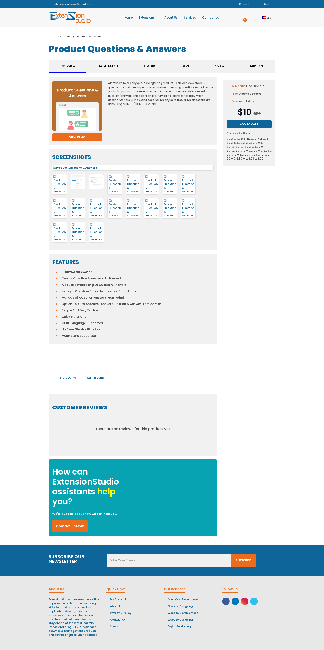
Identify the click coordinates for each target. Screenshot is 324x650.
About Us (116, 606)
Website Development (183, 613)
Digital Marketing (179, 626)
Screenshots (109, 66)
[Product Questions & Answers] (59, 184)
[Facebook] (226, 601)
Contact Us (118, 620)
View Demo (77, 137)
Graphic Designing (180, 606)
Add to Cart (249, 124)
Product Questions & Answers (80, 36)
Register (244, 4)
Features (151, 66)
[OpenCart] (254, 601)
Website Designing (180, 620)
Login (267, 4)
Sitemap (115, 626)
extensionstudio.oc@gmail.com (72, 4)
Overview (68, 66)
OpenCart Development (184, 599)
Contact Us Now (70, 526)
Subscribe (243, 560)
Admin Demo (95, 378)
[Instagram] (244, 601)
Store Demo (67, 378)
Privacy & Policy (120, 613)
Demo (186, 66)
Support (257, 66)
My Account (118, 599)
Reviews (220, 66)
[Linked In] (235, 601)
